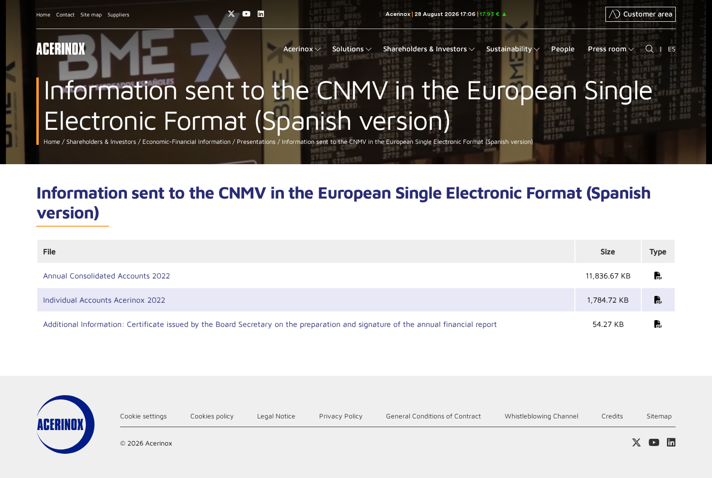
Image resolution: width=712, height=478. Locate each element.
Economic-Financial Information (185, 142)
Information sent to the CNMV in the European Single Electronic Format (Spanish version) (406, 142)
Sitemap (659, 416)
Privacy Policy (341, 416)
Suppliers (118, 14)
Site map (91, 14)
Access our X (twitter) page (231, 13)
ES (672, 49)
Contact (65, 14)
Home (43, 14)
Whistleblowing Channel (541, 416)
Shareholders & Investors (100, 142)
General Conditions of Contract (433, 416)
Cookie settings (143, 416)
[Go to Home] (60, 49)
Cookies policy (212, 416)
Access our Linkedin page (261, 13)
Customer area (647, 14)
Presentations (255, 142)
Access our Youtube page (246, 13)
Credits (612, 416)
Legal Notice (276, 416)
